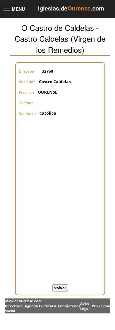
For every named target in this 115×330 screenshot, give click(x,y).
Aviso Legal (84, 306)
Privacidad (101, 306)
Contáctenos (69, 306)
